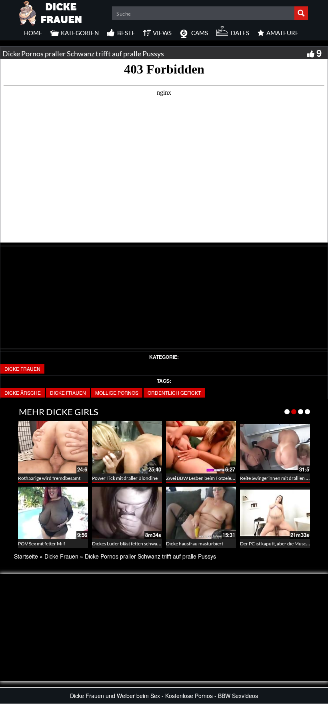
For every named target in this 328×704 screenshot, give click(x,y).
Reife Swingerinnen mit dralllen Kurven (280, 478)
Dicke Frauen (22, 368)
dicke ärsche (22, 392)
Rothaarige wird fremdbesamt (49, 478)
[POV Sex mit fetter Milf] (53, 513)
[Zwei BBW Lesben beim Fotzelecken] (201, 447)
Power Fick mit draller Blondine (125, 478)
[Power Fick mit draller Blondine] (127, 447)
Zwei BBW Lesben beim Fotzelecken (203, 478)
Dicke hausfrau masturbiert (194, 544)
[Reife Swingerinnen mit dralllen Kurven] (275, 447)
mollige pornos (116, 392)
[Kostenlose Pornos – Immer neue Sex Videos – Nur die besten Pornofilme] (51, 12)
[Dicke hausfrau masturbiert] (201, 513)
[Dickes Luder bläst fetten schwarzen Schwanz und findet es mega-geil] (127, 513)
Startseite (26, 556)
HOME (33, 32)
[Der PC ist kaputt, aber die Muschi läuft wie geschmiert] (275, 513)
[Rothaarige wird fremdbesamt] (53, 447)
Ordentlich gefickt (174, 392)
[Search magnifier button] (301, 13)
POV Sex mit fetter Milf (41, 544)
